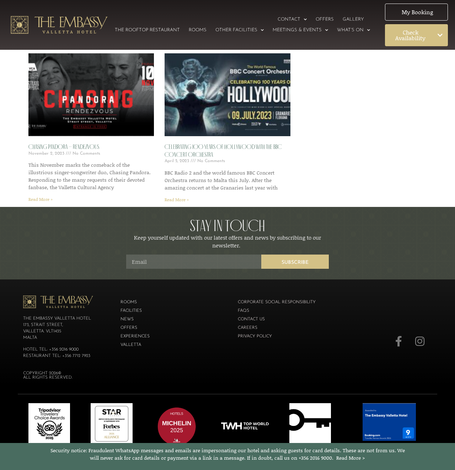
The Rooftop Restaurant (147, 30)
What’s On (350, 30)
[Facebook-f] (398, 341)
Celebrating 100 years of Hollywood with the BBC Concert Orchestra (223, 151)
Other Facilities (236, 30)
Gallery (353, 19)
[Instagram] (419, 341)
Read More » (40, 199)
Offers (325, 19)
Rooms (198, 30)
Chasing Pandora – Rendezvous (63, 147)
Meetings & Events (297, 30)
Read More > (350, 457)
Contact (289, 19)
